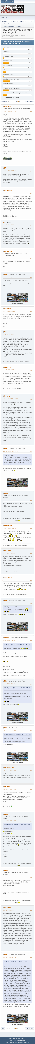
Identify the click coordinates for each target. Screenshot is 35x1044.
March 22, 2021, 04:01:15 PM (9, 789)
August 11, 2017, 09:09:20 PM (9, 369)
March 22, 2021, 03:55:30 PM (9, 770)
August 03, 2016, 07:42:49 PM (9, 225)
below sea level (9, 768)
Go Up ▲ (23, 1038)
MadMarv (7, 308)
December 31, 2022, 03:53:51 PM (10, 910)
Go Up (3, 1028)
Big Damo (7, 551)
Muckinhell (8, 190)
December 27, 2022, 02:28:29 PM (10, 877)
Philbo (6, 332)
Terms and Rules (16, 1038)
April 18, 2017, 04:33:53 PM (9, 311)
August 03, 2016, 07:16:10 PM (9, 170)
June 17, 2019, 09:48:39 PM (9, 553)
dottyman (7, 367)
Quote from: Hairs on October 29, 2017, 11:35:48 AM (18, 734)
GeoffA (6, 638)
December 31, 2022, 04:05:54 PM (10, 957)
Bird (5, 274)
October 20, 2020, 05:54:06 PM (9, 683)
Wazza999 (7, 908)
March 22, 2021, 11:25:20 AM (9, 730)
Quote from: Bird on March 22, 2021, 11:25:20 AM (17, 824)
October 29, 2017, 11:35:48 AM (9, 500)
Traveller (7, 396)
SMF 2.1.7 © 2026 (14, 1040)
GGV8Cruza (8, 251)
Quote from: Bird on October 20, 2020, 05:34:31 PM (17, 644)
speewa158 (8, 526)
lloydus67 (7, 787)
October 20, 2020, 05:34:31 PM (9, 603)
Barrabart (7, 107)
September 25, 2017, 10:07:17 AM (10, 451)
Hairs (6, 493)
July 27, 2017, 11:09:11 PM (8, 334)
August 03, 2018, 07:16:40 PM (9, 528)
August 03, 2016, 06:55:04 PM (9, 111)
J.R (5, 168)
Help (10, 1038)
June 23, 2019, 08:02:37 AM (9, 580)
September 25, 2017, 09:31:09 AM (10, 398)
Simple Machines (21, 1040)
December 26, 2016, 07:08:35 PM (10, 277)
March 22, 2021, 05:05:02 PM (9, 820)
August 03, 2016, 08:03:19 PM (9, 258)
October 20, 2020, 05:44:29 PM (9, 640)
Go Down (4, 101)
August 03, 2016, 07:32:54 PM (9, 193)
